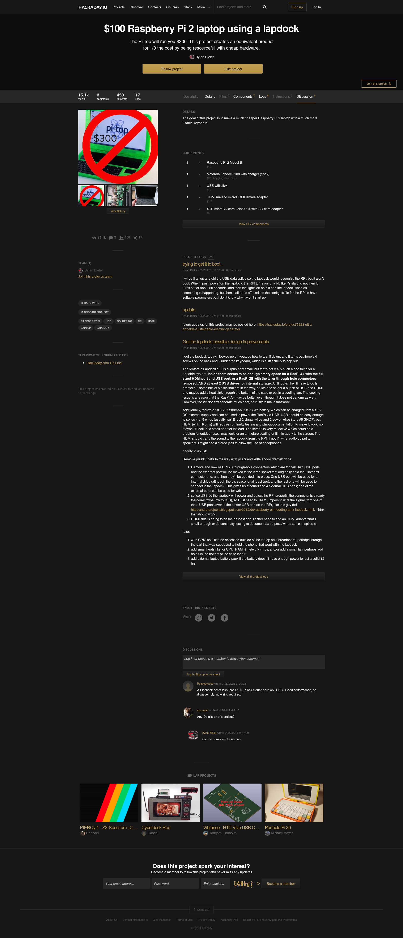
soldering (124, 321)
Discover (136, 7)
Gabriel (153, 832)
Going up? (202, 910)
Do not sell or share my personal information (270, 920)
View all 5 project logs (253, 576)
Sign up (297, 7)
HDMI (151, 321)
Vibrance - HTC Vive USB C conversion (239, 827)
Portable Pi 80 (278, 827)
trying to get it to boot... (203, 263)
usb (108, 321)
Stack (188, 7)
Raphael (92, 832)
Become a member (165, 871)
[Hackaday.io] (93, 7)
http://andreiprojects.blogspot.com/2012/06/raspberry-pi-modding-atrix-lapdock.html (252, 509)
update (189, 309)
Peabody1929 (205, 683)
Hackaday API (229, 920)
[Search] (264, 7)
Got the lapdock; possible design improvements (226, 341)
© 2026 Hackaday (201, 928)
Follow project (171, 68)
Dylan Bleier (204, 57)
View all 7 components (254, 224)
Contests (154, 7)
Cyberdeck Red (155, 827)
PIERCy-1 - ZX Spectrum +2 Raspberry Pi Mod (123, 827)
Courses (172, 7)
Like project (233, 68)
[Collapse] (211, 257)
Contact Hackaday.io (135, 920)
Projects (119, 7)
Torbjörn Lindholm (222, 832)
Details (210, 96)
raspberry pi (90, 321)
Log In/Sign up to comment (203, 674)
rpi (140, 321)
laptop (86, 328)
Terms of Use (184, 920)
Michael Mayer (282, 832)
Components (244, 96)
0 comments (233, 270)
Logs (264, 96)
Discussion (306, 96)
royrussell (202, 710)
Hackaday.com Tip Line (104, 362)
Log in (316, 7)
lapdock (103, 328)
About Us (112, 920)
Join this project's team (95, 276)
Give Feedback (162, 920)
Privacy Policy (206, 920)
